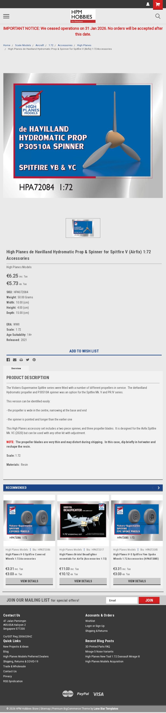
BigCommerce (72, 708)
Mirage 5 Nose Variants (99, 651)
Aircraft (40, 45)
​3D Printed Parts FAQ (97, 646)
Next (159, 487)
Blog (6, 651)
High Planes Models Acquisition (104, 661)
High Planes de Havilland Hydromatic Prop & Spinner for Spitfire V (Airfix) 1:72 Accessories (60, 49)
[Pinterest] (34, 359)
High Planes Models (17, 549)
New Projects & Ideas (16, 646)
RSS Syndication (13, 681)
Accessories (65, 45)
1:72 (51, 45)
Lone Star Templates (106, 708)
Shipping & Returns (96, 630)
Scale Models (23, 45)
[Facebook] (8, 359)
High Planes (84, 45)
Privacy (7, 676)
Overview (16, 368)
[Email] (14, 359)
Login (88, 625)
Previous (153, 487)
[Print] (21, 359)
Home (6, 45)
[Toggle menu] (6, 16)
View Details (29, 581)
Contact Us (10, 671)
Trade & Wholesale (14, 666)
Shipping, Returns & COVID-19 (20, 661)
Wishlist (90, 621)
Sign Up (100, 625)
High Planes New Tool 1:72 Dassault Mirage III (112, 656)
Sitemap (45, 708)
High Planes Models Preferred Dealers (26, 656)
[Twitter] (27, 359)
